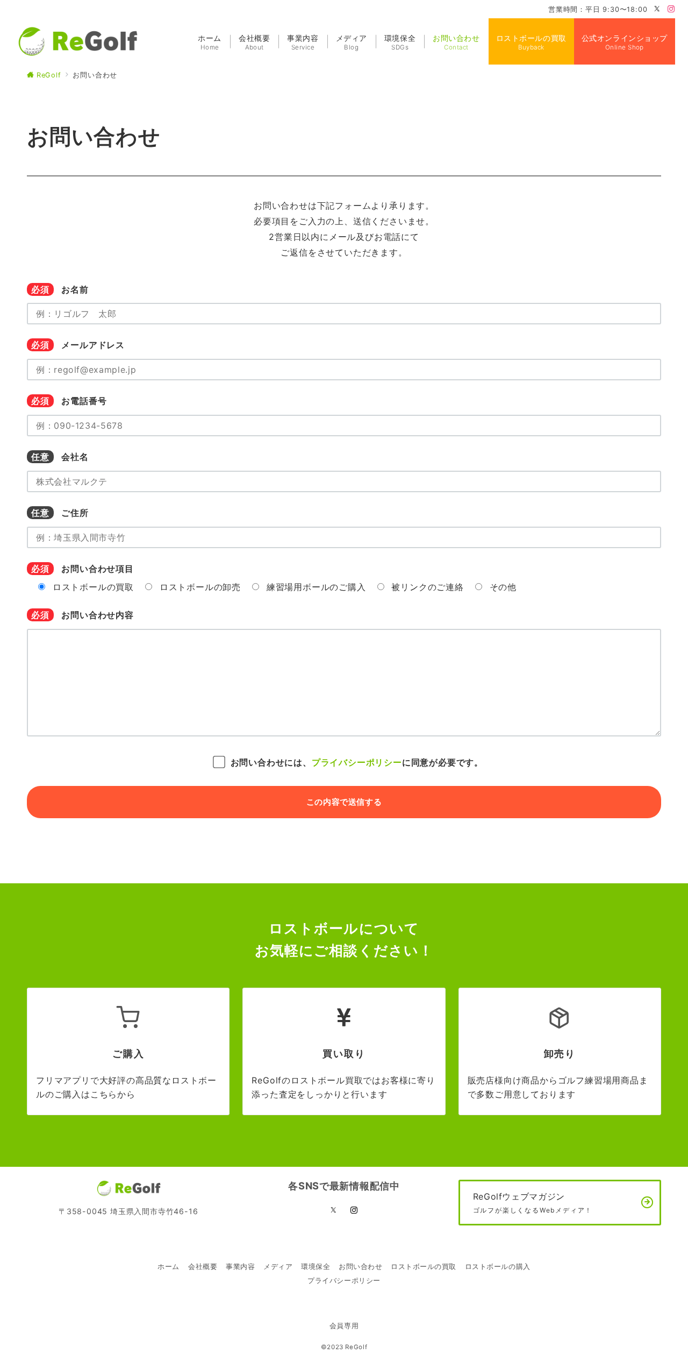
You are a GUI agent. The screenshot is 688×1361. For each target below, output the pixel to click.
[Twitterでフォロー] (657, 9)
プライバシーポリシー (357, 762)
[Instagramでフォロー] (671, 9)
